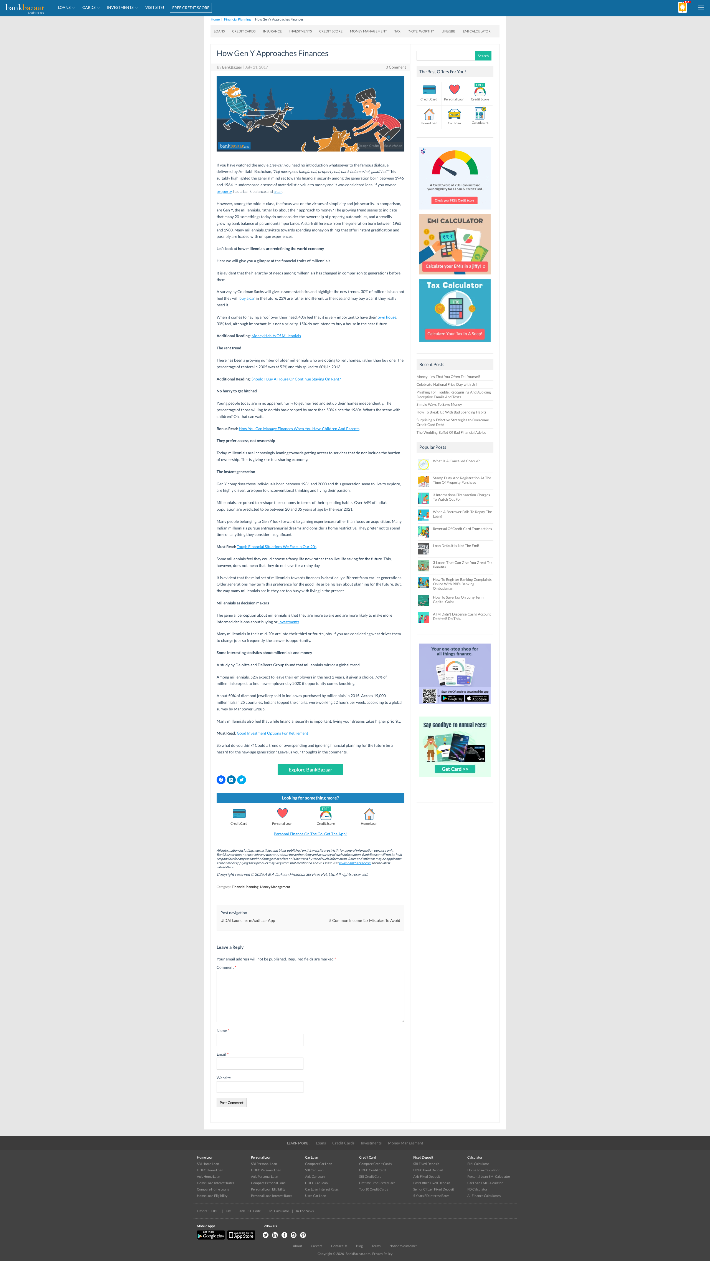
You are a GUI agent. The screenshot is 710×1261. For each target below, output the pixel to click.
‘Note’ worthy (421, 31)
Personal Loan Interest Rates (271, 1196)
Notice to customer (403, 1246)
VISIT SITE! (154, 7)
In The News (305, 1211)
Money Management (368, 31)
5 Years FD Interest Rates (431, 1196)
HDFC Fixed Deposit (428, 1170)
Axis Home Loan (208, 1176)
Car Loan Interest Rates (322, 1189)
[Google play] (211, 1238)
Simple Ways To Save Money (439, 404)
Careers (316, 1246)
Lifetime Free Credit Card (377, 1183)
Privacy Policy (382, 1254)
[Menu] (701, 7)
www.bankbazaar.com (355, 863)
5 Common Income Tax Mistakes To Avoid (364, 920)
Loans (64, 7)
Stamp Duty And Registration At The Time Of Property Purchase (462, 480)
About (297, 1246)
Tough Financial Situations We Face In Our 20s (276, 546)
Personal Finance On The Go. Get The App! (310, 833)
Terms (376, 1246)
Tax (397, 31)
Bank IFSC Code (249, 1211)
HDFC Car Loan (316, 1183)
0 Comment (396, 67)
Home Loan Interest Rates (215, 1183)
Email (223, 1054)
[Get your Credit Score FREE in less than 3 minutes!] (455, 211)
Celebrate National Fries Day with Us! (447, 384)
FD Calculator (477, 1189)
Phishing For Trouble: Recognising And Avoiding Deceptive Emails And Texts (454, 394)
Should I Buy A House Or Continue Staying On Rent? (296, 379)
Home (215, 19)
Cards (88, 7)
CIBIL (215, 1211)
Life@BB (448, 31)
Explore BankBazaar (310, 769)
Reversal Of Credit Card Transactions (462, 528)
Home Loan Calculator (483, 1170)
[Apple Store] (240, 1238)
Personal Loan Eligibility (268, 1189)
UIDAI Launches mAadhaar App (247, 920)
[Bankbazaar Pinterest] (303, 1235)
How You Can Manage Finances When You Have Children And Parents (299, 428)
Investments (120, 7)
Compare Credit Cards (375, 1164)
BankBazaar (232, 67)
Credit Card (238, 823)
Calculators (480, 122)
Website (224, 1077)
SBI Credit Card (370, 1176)
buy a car (247, 298)
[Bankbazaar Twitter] (265, 1235)
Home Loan (369, 823)
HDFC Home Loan (210, 1170)
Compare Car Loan (318, 1164)
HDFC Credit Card (372, 1170)
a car (278, 191)
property (224, 191)
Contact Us (339, 1246)
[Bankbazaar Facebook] (284, 1235)
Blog (359, 1246)
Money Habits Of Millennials (276, 335)
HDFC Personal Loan (266, 1170)
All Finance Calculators (484, 1196)
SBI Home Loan (208, 1164)
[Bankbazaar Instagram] (294, 1235)
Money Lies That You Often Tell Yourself (448, 376)
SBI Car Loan (314, 1170)
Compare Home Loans (213, 1189)
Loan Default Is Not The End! (456, 545)
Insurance (272, 31)
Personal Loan (282, 823)
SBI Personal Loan (264, 1164)
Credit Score (331, 31)
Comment (226, 967)
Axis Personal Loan (264, 1176)
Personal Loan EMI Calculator (488, 1176)
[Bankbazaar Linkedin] (275, 1235)
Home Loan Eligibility (212, 1196)
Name (223, 1030)
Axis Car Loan (315, 1176)
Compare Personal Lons (268, 1183)
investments (288, 621)
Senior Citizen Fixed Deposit (433, 1189)
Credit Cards (243, 31)
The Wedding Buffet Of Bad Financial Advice (451, 432)
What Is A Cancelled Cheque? (456, 461)
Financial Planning (237, 19)
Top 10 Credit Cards (373, 1189)
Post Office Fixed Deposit (431, 1183)
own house (387, 317)
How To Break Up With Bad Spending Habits (451, 412)
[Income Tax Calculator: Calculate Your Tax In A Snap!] (455, 343)
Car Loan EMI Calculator (485, 1183)
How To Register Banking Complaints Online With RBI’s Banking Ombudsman (462, 584)
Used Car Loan (315, 1196)
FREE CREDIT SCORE (190, 7)
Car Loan (454, 123)
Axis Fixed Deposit (426, 1176)
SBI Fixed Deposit (426, 1164)
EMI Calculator (477, 31)
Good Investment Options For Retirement (272, 733)
